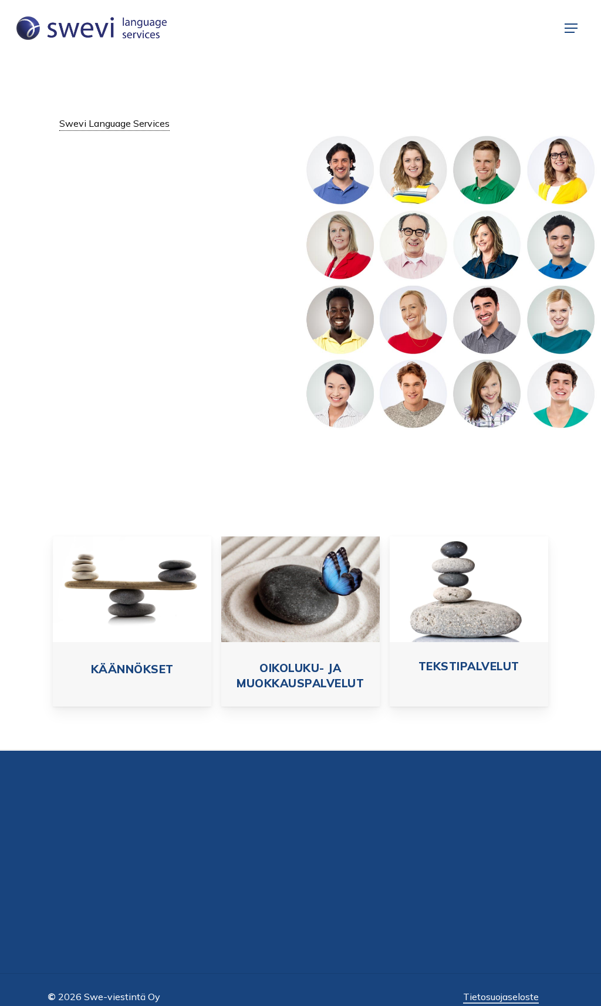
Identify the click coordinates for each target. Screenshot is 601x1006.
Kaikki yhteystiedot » (480, 894)
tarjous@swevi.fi (473, 860)
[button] (571, 28)
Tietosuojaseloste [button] (501, 996)
